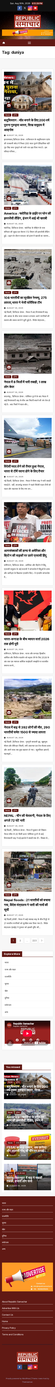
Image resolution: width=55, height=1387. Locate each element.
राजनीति (8, 976)
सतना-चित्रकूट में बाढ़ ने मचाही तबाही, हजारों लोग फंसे (24, 1179)
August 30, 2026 (15, 135)
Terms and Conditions (12, 1334)
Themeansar (27, 1382)
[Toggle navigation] (29, 43)
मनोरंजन (8, 1005)
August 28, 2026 (15, 738)
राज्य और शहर (10, 969)
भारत (7, 962)
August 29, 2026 (15, 477)
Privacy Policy (9, 1328)
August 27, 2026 (15, 915)
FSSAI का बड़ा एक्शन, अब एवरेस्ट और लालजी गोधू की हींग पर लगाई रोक (27, 1150)
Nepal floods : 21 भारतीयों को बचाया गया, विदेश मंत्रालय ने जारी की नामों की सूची (27, 905)
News (7, 115)
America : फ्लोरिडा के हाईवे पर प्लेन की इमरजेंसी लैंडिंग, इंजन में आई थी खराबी (27, 1120)
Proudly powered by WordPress (18, 1378)
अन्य (6, 1012)
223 (34, 940)
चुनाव (7, 983)
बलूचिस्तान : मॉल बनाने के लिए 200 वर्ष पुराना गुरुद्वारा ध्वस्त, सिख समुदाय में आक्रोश (26, 125)
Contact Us (7, 1314)
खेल (6, 990)
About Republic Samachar (14, 1301)
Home (5, 1321)
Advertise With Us (10, 1308)
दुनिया (15, 115)
